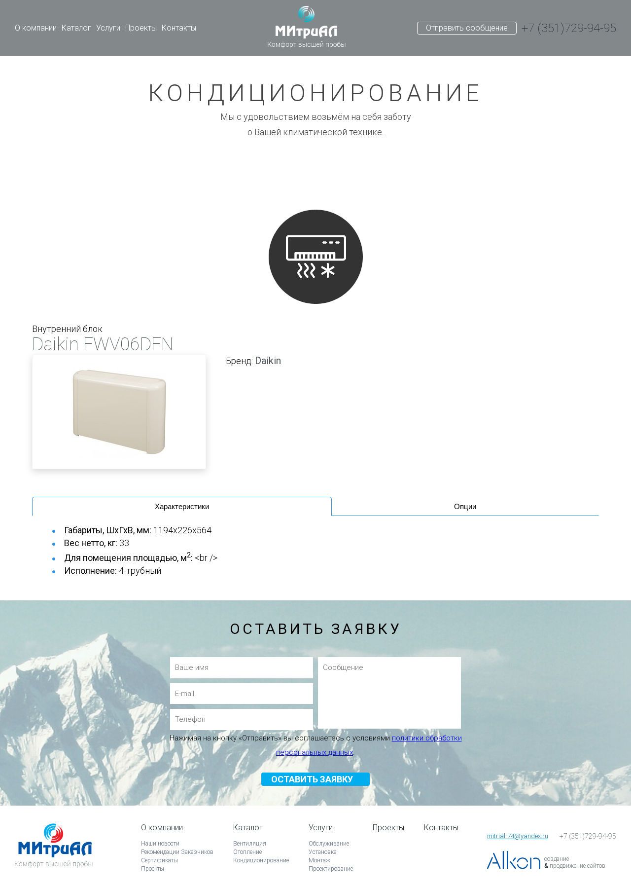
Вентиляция (249, 843)
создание (556, 858)
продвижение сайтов (577, 865)
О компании (36, 28)
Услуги (108, 28)
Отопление (247, 852)
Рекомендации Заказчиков (177, 852)
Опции (465, 506)
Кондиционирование (261, 860)
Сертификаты (159, 860)
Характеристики (182, 506)
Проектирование (331, 868)
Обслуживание (329, 843)
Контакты (179, 28)
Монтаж (319, 860)
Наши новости (160, 843)
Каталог (76, 28)
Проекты (141, 28)
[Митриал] (307, 28)
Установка (323, 852)
